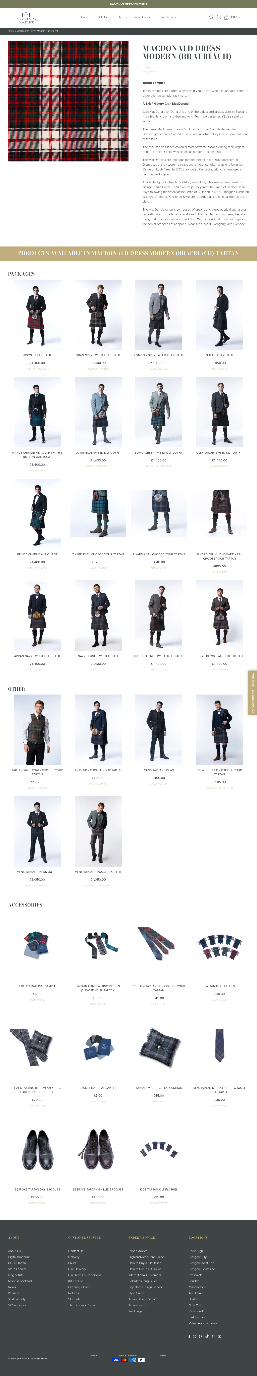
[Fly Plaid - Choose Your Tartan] (98, 730)
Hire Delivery (77, 1269)
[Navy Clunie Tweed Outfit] (98, 615)
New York (195, 1305)
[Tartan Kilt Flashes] (220, 946)
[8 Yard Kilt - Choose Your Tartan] (159, 514)
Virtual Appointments (203, 1323)
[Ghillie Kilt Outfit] (220, 315)
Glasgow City (198, 1257)
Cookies (162, 1355)
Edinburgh (196, 1251)
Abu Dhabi (196, 1293)
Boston (193, 1299)
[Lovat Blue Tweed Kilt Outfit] (98, 412)
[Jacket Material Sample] (98, 1047)
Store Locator (168, 17)
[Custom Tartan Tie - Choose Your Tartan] (159, 946)
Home (85, 17)
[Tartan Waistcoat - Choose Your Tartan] (37, 730)
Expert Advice (138, 1251)
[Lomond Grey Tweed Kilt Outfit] (159, 315)
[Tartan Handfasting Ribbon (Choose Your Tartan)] (98, 946)
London (194, 1281)
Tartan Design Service (143, 1299)
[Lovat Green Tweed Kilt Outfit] (159, 412)
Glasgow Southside (202, 1269)
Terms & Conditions (128, 1355)
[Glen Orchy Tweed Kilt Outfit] (220, 412)
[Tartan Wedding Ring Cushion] (159, 1047)
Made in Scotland (20, 1281)
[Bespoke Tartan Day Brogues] (37, 1149)
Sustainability (16, 1299)
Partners (13, 1293)
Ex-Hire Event (198, 1317)
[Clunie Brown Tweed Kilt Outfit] (159, 615)
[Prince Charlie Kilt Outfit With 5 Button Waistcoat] (37, 412)
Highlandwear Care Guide (146, 1257)
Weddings (135, 1311)
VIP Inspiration (18, 1305)
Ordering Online (79, 1287)
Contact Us (75, 1251)
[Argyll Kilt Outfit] (37, 315)
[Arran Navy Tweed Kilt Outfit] (37, 615)
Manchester (197, 1287)
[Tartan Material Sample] (37, 946)
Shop (121, 17)
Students (74, 1299)
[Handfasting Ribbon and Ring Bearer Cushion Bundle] (37, 1047)
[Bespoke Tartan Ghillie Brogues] (98, 1149)
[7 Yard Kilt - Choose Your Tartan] (98, 514)
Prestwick (195, 1275)
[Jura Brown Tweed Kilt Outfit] (220, 615)
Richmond (196, 1311)
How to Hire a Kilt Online (145, 1269)
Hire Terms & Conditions (84, 1275)
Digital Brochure (19, 1257)
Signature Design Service (145, 1287)
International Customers (144, 1275)
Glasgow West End (201, 1263)
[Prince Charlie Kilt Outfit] (37, 514)
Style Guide (136, 1293)
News (12, 1287)
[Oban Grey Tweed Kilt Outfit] (98, 315)
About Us (14, 1251)
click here (179, 96)
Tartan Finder (142, 17)
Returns (73, 1293)
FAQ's (72, 1263)
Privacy (94, 1355)
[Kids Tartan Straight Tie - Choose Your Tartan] (220, 1047)
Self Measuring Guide (143, 1281)
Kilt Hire (103, 17)
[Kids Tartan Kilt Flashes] (159, 1149)
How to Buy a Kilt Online (144, 1263)
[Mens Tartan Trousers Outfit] (98, 831)
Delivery (74, 1257)
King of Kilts (15, 1275)
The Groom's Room (81, 1305)
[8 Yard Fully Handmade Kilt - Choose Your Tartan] (220, 514)
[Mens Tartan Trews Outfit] (37, 831)
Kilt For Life (75, 1281)
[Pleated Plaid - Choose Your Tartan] (220, 730)
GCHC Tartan (17, 1263)
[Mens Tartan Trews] (159, 730)
